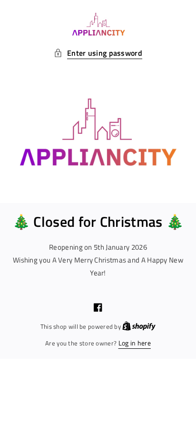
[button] (98, 53)
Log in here (134, 343)
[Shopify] (139, 326)
